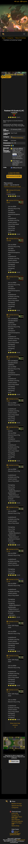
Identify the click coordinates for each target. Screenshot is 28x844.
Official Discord (17, 168)
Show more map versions (15, 724)
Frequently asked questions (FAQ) (15, 834)
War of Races (16, 819)
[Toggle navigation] (24, 33)
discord (14, 156)
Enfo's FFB (15, 813)
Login (17, 1)
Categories (10, 38)
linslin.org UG (21, 840)
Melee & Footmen (20, 38)
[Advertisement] (14, 17)
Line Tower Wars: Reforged (17, 817)
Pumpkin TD (15, 815)
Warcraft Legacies (17, 821)
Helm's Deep (15, 826)
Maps (3, 38)
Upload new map (17, 805)
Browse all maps (17, 803)
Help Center (15, 829)
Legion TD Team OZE (17, 823)
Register (24, 1)
